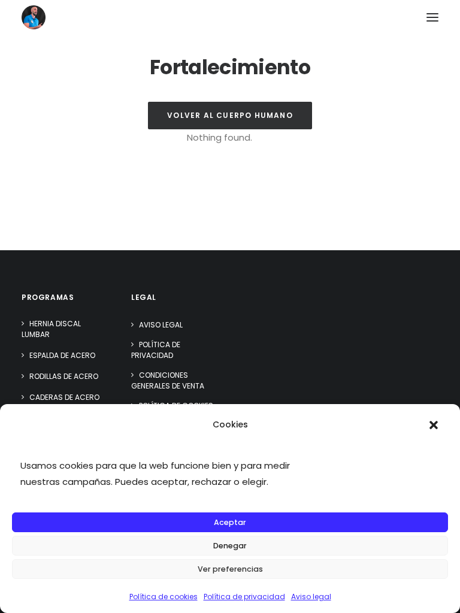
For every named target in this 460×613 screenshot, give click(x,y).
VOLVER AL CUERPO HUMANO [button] (230, 115)
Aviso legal (311, 596)
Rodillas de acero (63, 376)
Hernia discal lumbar (51, 328)
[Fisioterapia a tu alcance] (34, 17)
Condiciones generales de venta (167, 380)
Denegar (230, 546)
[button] (434, 425)
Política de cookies (163, 596)
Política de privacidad (244, 596)
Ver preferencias (230, 569)
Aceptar (230, 522)
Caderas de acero (64, 397)
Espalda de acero (62, 355)
